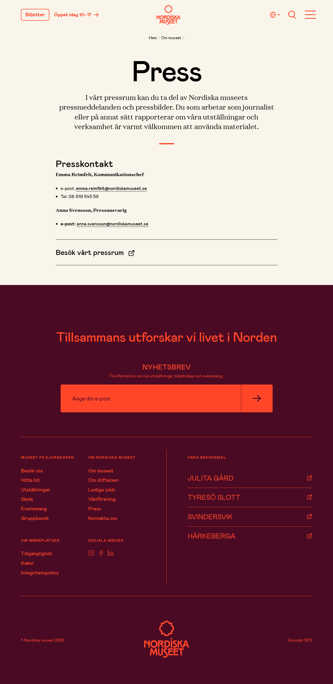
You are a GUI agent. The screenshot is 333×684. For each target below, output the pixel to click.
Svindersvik (210, 516)
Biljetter (35, 14)
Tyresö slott (214, 497)
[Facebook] (101, 553)
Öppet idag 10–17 (72, 15)
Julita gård (210, 478)
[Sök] (292, 15)
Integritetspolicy (40, 572)
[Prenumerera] (257, 398)
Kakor (27, 563)
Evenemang (34, 508)
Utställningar (35, 489)
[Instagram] (91, 553)
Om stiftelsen (103, 480)
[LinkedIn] (110, 553)
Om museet (171, 37)
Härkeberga (211, 536)
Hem (153, 37)
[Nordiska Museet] (168, 15)
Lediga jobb (101, 489)
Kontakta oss (102, 518)
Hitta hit (30, 480)
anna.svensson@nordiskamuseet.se (112, 223)
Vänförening (102, 499)
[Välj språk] (276, 15)
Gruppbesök (35, 518)
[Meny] (310, 15)
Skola (27, 499)
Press (94, 508)
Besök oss (32, 470)
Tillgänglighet (36, 553)
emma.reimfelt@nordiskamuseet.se (111, 188)
